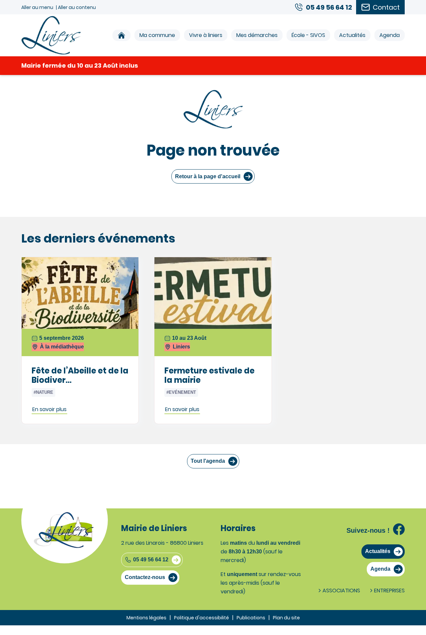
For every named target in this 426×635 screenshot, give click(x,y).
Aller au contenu (77, 7)
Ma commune (157, 35)
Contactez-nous (145, 577)
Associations (341, 590)
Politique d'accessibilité (201, 617)
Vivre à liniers (205, 35)
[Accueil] (121, 35)
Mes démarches (257, 35)
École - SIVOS (308, 35)
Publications (251, 617)
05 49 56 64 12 (150, 559)
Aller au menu (37, 7)
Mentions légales (146, 617)
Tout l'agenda (208, 461)
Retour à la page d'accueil (207, 176)
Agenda (389, 35)
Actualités (352, 35)
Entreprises (389, 590)
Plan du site (286, 617)
